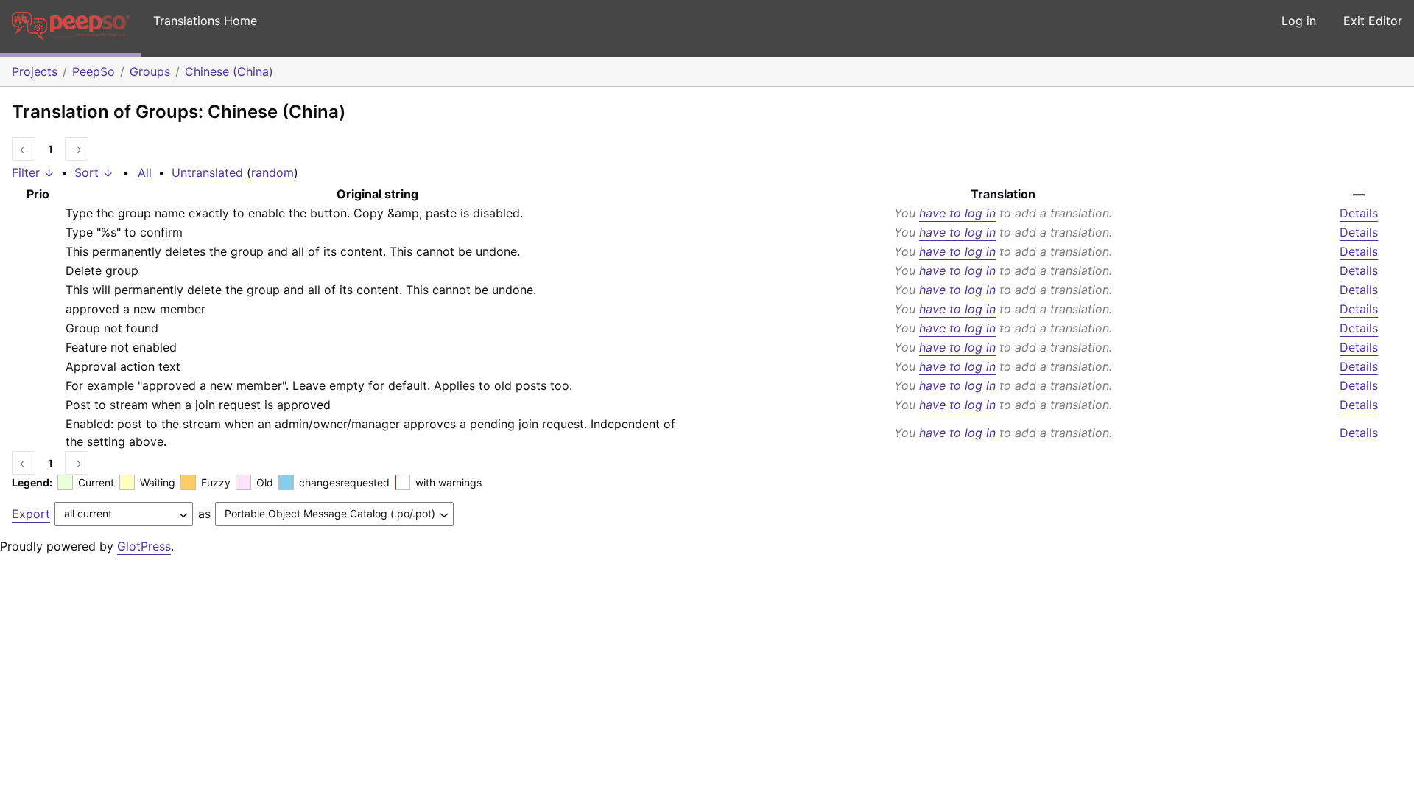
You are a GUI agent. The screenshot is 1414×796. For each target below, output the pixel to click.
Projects (34, 71)
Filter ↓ (33, 172)
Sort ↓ (93, 172)
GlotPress (144, 546)
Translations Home (205, 20)
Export (31, 513)
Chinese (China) (229, 71)
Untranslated (207, 172)
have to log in (957, 213)
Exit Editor (1372, 20)
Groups (150, 71)
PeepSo (93, 71)
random (272, 172)
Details (1359, 213)
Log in (1298, 20)
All (145, 172)
